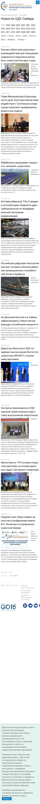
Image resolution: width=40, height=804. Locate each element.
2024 (13, 25)
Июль (11, 36)
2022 (23, 25)
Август (4, 36)
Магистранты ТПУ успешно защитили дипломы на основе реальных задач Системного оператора (20, 466)
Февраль (12, 39)
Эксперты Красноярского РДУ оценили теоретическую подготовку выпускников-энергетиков (19, 412)
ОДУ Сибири (23, 15)
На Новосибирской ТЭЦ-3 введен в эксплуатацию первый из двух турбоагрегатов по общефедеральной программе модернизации (19, 208)
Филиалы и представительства (9, 15)
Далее (15, 575)
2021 (28, 25)
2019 (3, 28)
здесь (23, 796)
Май (25, 36)
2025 (8, 25)
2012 (3, 32)
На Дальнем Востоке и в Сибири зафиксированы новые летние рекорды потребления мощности (19, 321)
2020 (33, 25)
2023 (18, 25)
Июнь (18, 36)
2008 (23, 32)
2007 (28, 32)
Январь (21, 39)
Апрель (32, 36)
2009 (18, 32)
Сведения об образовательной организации (26, 597)
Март (3, 39)
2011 (8, 32)
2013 (33, 28)
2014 (28, 28)
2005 (33, 32)
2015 (23, 28)
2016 (18, 28)
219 (11, 575)
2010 (13, 32)
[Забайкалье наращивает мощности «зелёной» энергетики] (15, 170)
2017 (13, 28)
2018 (8, 28)
